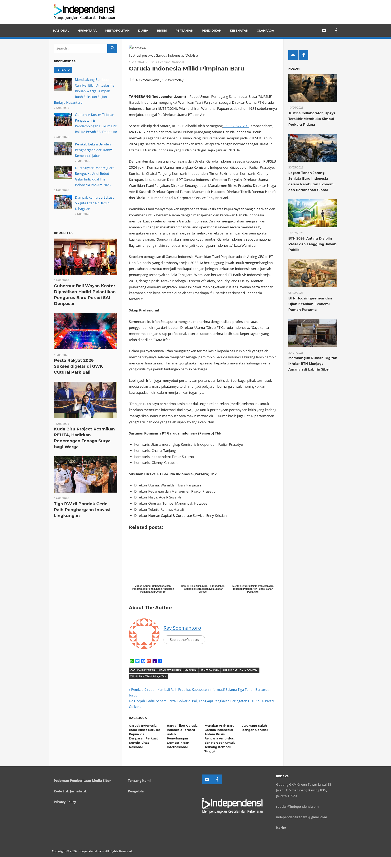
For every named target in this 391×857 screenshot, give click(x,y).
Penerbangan (209, 670)
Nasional (61, 30)
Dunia (143, 30)
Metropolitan (117, 30)
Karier (281, 827)
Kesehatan (239, 30)
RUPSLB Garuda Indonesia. (240, 670)
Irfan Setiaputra (169, 670)
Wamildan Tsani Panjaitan (148, 676)
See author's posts (184, 639)
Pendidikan (211, 30)
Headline (164, 62)
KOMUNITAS (63, 233)
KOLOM (294, 68)
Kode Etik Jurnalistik (70, 791)
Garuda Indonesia (142, 670)
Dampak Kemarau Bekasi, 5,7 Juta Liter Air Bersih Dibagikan (94, 203)
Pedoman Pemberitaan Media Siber (82, 780)
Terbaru (63, 69)
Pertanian (184, 30)
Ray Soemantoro (182, 627)
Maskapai (191, 670)
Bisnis (162, 30)
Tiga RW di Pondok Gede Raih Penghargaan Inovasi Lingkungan (82, 509)
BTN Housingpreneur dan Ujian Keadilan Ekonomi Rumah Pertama (310, 304)
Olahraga (265, 30)
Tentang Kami (139, 780)
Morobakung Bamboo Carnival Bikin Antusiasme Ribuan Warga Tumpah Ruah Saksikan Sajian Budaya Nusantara (84, 91)
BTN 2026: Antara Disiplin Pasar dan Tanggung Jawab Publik (312, 244)
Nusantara (87, 30)
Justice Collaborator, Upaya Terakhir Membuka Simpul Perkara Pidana (312, 119)
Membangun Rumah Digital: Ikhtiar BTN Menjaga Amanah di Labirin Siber (312, 363)
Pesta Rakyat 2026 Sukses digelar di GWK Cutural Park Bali (78, 366)
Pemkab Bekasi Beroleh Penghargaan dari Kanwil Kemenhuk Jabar (94, 150)
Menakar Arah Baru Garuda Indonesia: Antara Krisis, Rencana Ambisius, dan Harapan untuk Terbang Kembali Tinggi (219, 738)
